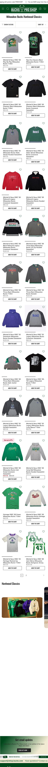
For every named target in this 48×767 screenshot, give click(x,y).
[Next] (37, 575)
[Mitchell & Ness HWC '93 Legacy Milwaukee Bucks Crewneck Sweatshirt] (35, 318)
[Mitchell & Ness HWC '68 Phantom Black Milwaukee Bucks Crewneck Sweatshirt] (35, 88)
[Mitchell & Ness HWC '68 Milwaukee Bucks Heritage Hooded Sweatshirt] (35, 498)
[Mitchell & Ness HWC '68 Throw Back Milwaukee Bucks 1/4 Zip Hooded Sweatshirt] (35, 227)
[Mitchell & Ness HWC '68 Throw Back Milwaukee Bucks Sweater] (35, 274)
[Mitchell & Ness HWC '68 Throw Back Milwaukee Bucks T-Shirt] (12, 274)
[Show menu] (3, 8)
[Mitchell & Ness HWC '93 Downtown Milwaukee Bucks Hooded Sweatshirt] (12, 318)
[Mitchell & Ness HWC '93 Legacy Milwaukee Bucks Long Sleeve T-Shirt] (35, 407)
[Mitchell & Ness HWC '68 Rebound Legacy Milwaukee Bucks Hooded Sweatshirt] (35, 181)
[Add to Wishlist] (20, 32)
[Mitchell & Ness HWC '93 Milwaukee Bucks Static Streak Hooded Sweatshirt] (12, 135)
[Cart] (45, 8)
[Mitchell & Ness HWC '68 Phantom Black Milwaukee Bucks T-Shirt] (12, 88)
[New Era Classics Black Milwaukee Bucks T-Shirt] (35, 44)
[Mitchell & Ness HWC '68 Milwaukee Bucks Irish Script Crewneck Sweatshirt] (12, 452)
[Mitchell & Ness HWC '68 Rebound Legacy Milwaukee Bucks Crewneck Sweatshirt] (12, 181)
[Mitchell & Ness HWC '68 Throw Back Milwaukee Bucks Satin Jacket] (12, 363)
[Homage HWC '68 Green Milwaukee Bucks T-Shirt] (12, 498)
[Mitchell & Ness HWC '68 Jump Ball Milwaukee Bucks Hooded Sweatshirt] (35, 452)
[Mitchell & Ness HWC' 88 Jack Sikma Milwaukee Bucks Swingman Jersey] (35, 543)
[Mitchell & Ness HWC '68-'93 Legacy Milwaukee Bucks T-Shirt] (35, 363)
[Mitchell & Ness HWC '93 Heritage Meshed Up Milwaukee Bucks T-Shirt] (12, 543)
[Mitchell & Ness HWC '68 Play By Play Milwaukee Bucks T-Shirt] (12, 44)
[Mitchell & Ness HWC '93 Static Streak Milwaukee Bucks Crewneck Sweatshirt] (35, 135)
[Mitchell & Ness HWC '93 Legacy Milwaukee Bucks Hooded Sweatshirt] (12, 407)
